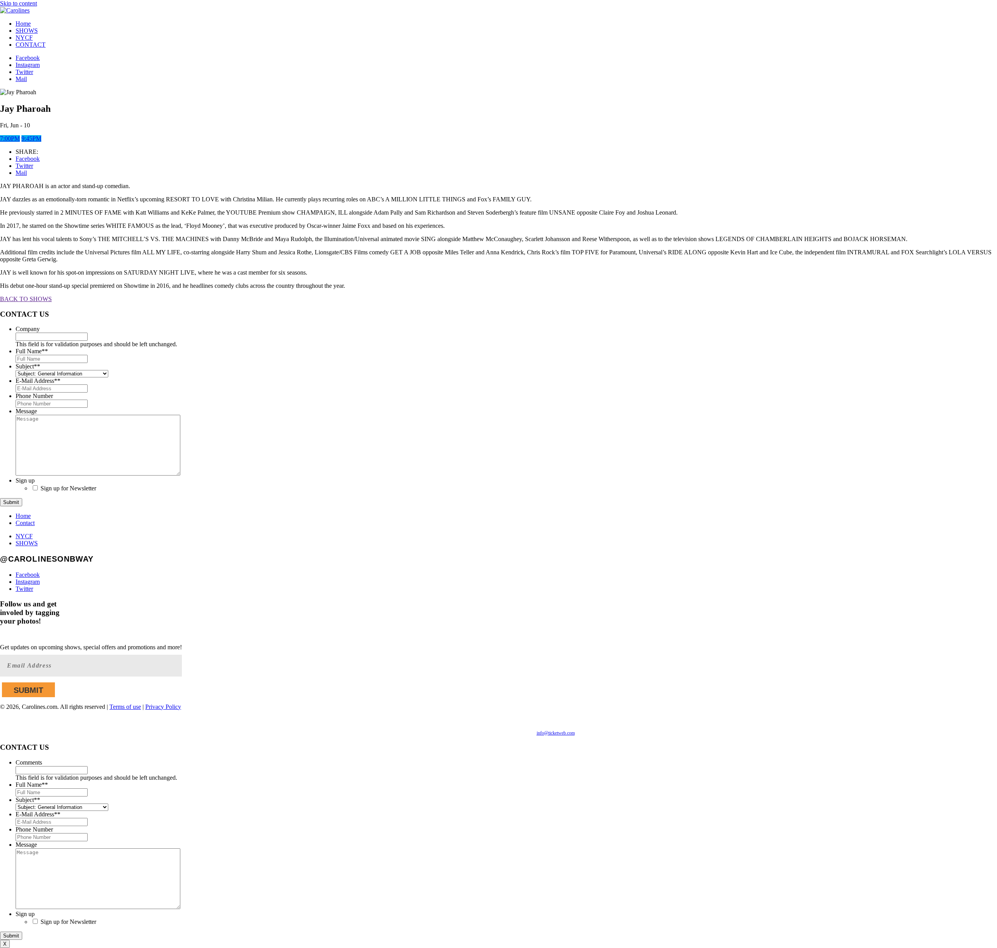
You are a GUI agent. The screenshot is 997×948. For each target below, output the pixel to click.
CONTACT (31, 44)
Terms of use (125, 706)
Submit (11, 502)
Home (23, 23)
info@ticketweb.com (556, 733)
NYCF (24, 37)
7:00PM (10, 138)
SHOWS (27, 30)
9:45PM (31, 138)
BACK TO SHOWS (26, 299)
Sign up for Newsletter (68, 488)
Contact (25, 523)
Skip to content (18, 3)
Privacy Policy (163, 706)
